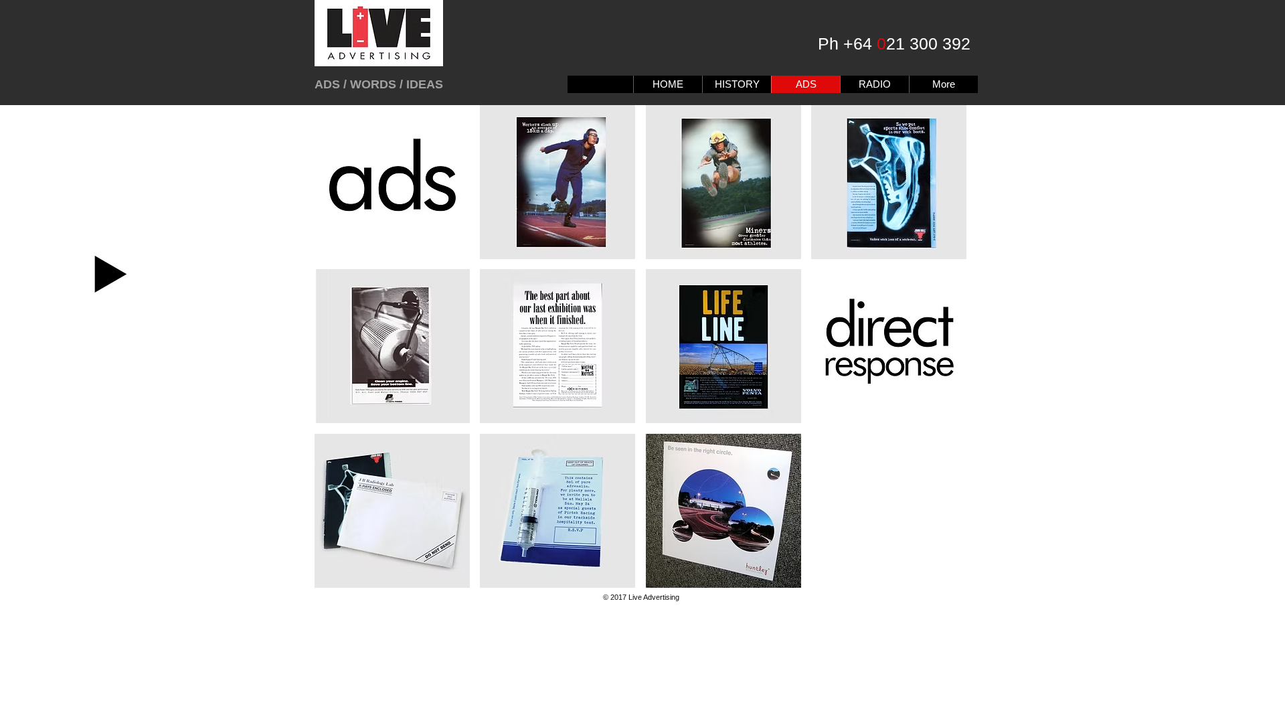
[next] (938, 358)
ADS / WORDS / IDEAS (379, 84)
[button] (392, 182)
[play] (939, 577)
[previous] (343, 358)
